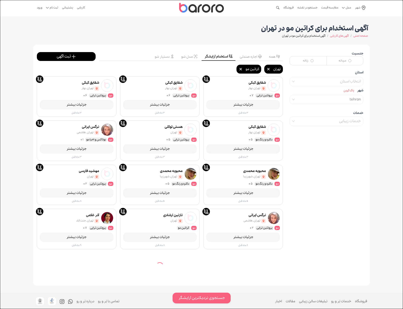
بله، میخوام (212, 299)
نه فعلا (187, 299)
